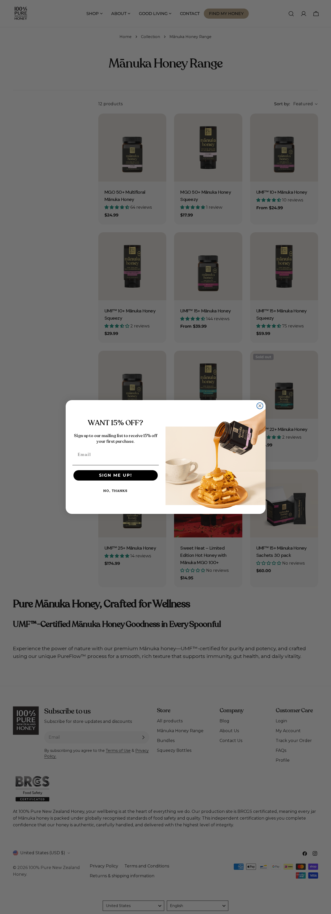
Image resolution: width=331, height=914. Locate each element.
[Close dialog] (260, 406)
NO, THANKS (115, 491)
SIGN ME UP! (115, 475)
